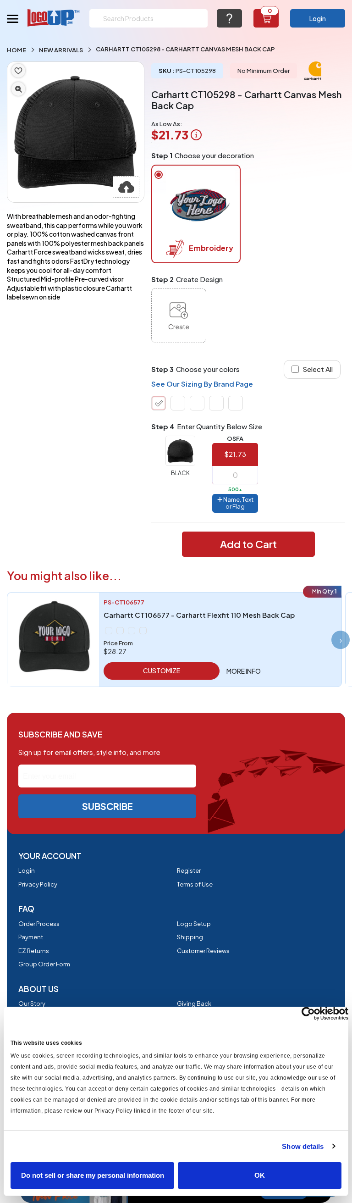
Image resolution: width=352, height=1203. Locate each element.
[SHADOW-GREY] (235, 403)
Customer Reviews (203, 950)
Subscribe (107, 806)
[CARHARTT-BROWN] (178, 403)
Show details (303, 1146)
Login (317, 18)
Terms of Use (195, 884)
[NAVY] (216, 403)
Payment (30, 937)
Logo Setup (194, 923)
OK (259, 1175)
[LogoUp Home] (54, 17)
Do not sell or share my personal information (92, 1175)
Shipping (190, 937)
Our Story (31, 1003)
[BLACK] (158, 403)
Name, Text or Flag (237, 503)
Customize (161, 670)
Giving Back (194, 1003)
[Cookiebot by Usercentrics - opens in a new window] (308, 1013)
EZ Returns (33, 950)
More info (243, 671)
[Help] (229, 18)
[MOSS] (197, 403)
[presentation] (340, 640)
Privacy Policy (37, 884)
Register (189, 870)
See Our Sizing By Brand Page (202, 383)
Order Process (39, 923)
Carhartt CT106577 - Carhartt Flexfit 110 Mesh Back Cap (199, 614)
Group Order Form (44, 964)
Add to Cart (248, 544)
